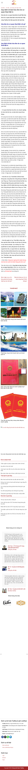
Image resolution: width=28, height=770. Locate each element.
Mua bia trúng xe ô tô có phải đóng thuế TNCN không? (20, 279)
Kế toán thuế (8, 271)
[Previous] (1, 657)
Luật (3, 756)
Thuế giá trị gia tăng (6, 475)
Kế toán (4, 758)
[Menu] (2, 2)
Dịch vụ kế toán (5, 745)
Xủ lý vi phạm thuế (6, 459)
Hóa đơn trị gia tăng (6, 496)
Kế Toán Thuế (18, 7)
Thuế (3, 760)
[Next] (27, 657)
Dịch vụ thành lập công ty (7, 748)
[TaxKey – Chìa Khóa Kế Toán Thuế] (14, 2)
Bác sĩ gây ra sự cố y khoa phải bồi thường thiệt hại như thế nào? (6, 279)
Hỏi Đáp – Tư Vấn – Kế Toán (7, 7)
